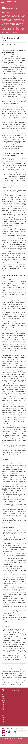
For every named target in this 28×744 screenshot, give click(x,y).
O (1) (3, 711)
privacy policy (20, 738)
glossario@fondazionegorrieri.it (9, 32)
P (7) (3, 713)
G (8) (3, 704)
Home (3, 12)
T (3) (3, 719)
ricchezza (4, 488)
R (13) (3, 715)
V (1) (3, 721)
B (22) (3, 696)
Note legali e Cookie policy (8, 738)
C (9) (3, 698)
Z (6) (3, 723)
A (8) (3, 694)
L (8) (3, 707)
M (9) (3, 709)
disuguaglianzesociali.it (11, 2)
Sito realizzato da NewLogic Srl (9, 741)
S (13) (3, 717)
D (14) (3, 700)
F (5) (3, 702)
